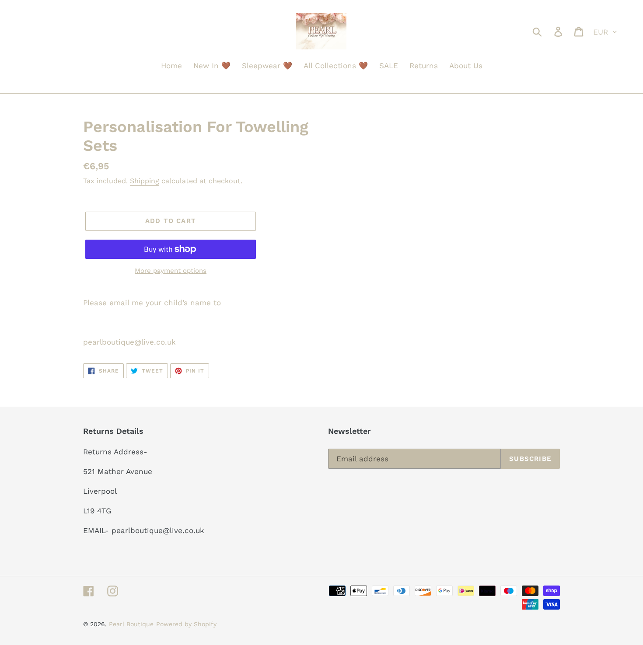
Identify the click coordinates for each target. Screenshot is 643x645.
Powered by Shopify (186, 624)
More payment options (170, 271)
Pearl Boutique (131, 624)
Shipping (144, 181)
